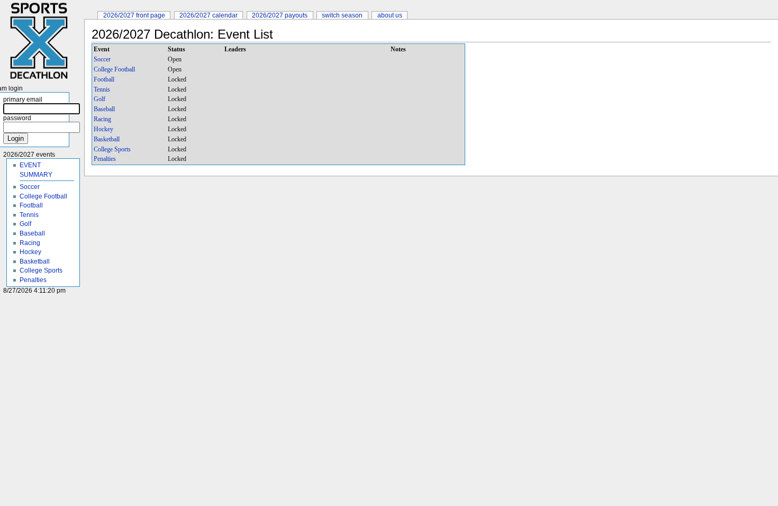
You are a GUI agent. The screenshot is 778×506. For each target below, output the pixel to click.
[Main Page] (42, 41)
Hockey (103, 129)
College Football (114, 69)
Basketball (107, 139)
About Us (389, 15)
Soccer (102, 59)
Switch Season (342, 15)
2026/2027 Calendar (208, 15)
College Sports (112, 149)
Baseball (104, 109)
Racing (102, 119)
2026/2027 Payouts (279, 15)
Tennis (102, 89)
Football (104, 79)
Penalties (105, 158)
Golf (99, 99)
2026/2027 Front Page (134, 15)
